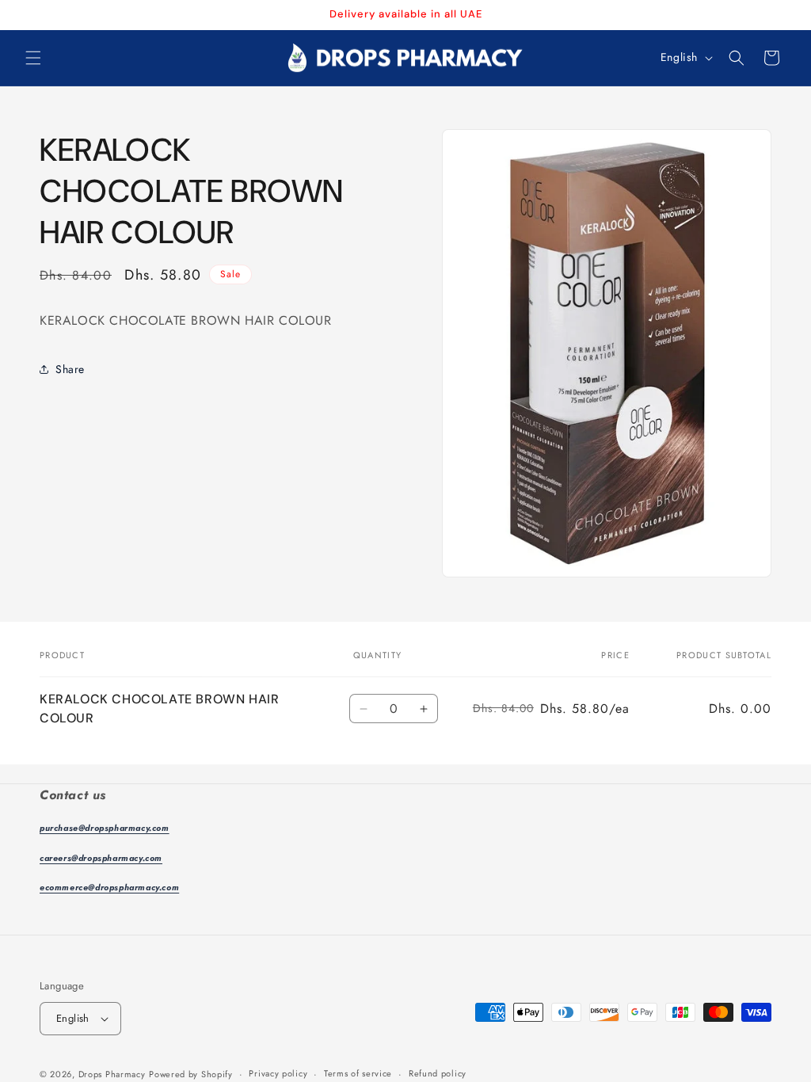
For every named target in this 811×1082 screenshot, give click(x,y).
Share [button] (70, 369)
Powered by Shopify (191, 1074)
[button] (33, 57)
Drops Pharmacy (112, 1074)
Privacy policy (278, 1073)
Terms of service (358, 1073)
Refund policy (437, 1073)
